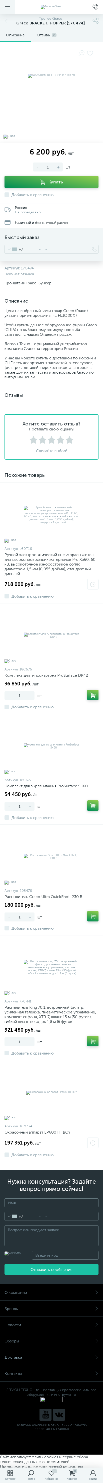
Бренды (11, 1308)
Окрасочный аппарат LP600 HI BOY (37, 1132)
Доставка (13, 1357)
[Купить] (92, 695)
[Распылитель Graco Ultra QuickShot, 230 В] (51, 857)
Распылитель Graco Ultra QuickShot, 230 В (43, 896)
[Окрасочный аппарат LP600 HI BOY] (51, 1092)
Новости (12, 1324)
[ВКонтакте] (59, 1415)
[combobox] (14, 249)
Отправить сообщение (51, 1269)
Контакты (13, 1373)
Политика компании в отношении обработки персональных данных (52, 1427)
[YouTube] (46, 1415)
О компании (15, 1292)
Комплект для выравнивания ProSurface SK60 (46, 786)
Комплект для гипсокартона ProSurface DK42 (46, 675)
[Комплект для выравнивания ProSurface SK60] (51, 746)
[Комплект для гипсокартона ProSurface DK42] (51, 635)
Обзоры (11, 1341)
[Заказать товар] (92, 584)
